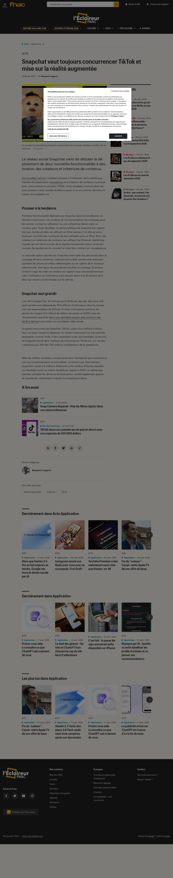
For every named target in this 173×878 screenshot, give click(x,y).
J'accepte (118, 136)
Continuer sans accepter (120, 91)
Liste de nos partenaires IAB (58, 129)
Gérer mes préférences (58, 136)
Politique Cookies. (117, 116)
